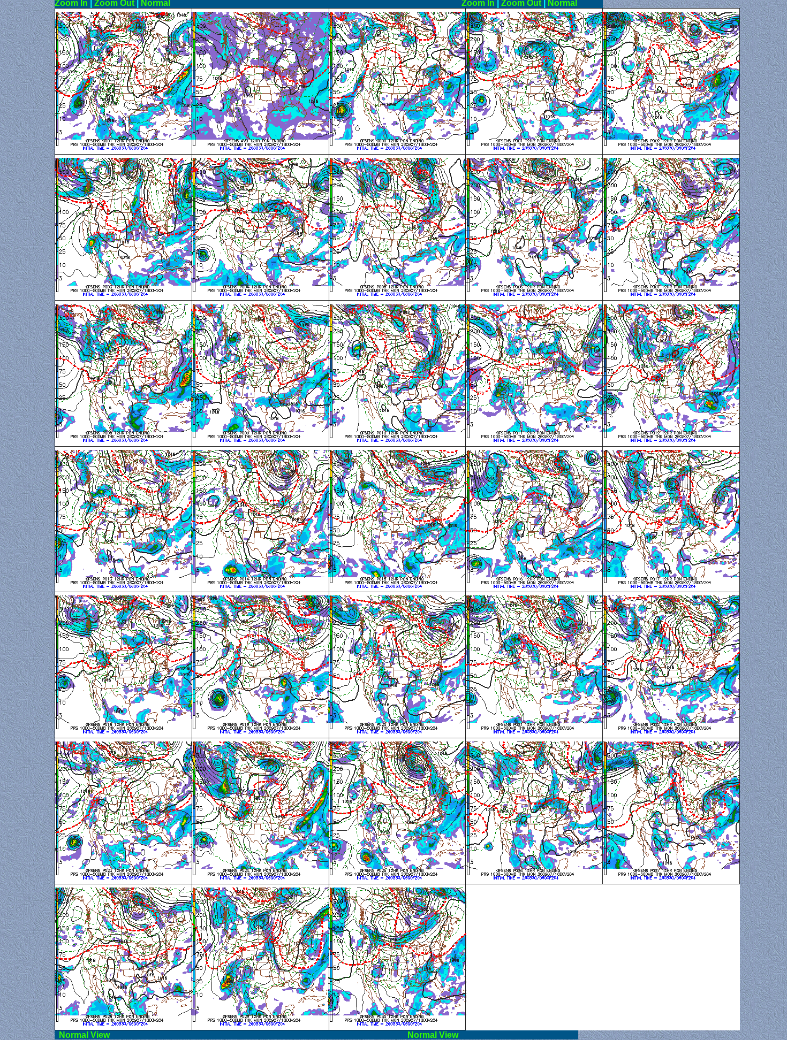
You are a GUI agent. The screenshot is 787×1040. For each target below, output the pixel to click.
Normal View (229, 1034)
